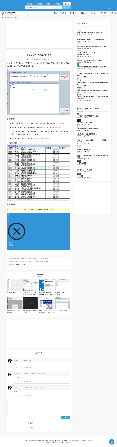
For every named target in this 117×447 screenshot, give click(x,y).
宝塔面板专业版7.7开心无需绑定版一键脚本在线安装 (92, 90)
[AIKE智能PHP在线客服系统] (79, 120)
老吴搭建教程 (33, 440)
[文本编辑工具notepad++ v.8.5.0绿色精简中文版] (79, 37)
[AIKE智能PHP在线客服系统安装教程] (79, 126)
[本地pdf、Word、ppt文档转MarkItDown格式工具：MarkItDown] (79, 138)
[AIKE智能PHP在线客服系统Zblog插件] (79, 114)
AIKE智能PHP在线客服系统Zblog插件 (88, 116)
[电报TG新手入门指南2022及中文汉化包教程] (79, 58)
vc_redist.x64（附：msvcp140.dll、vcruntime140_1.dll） (87, 53)
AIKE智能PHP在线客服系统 (85, 122)
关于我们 (48, 442)
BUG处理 (113, 13)
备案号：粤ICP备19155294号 (83, 440)
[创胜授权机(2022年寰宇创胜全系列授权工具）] (79, 30)
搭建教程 (63, 13)
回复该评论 (28, 368)
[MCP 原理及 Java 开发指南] (79, 167)
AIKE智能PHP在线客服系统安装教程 (87, 128)
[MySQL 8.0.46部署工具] (79, 146)
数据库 (43, 63)
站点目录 (40, 440)
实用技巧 (103, 13)
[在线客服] (111, 441)
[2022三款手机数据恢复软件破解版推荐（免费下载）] (79, 64)
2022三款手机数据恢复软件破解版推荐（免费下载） (91, 67)
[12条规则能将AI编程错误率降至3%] (79, 132)
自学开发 (83, 13)
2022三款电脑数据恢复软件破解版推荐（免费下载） (91, 46)
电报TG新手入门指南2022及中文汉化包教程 (89, 60)
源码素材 (93, 13)
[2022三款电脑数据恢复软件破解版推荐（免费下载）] (79, 43)
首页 (55, 13)
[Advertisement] (39, 34)
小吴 (28, 59)
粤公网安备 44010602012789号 (66, 440)
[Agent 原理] (79, 174)
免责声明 (68, 442)
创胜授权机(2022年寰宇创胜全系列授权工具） (90, 33)
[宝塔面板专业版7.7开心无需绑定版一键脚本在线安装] (79, 88)
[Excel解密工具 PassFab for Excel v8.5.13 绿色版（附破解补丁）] (79, 71)
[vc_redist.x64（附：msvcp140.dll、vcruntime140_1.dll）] (79, 50)
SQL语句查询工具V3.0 (20, 264)
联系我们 (55, 442)
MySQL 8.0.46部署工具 (83, 149)
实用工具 (73, 13)
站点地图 (51, 440)
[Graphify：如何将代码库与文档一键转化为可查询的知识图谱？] (79, 153)
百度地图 (45, 440)
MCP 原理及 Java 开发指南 (84, 170)
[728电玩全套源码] (79, 161)
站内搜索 (67, 7)
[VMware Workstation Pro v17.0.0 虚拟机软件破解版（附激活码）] (79, 94)
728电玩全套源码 (82, 163)
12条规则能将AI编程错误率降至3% (87, 134)
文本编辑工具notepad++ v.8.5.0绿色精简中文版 (90, 39)
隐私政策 (61, 442)
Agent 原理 (80, 176)
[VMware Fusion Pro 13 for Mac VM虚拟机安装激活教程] (79, 79)
